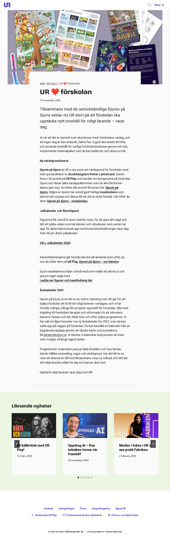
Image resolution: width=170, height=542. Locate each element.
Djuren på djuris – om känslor (99, 261)
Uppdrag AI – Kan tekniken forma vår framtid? (82, 449)
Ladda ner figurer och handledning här (66, 280)
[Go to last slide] (17, 444)
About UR (121, 508)
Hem (42, 83)
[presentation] (34, 425)
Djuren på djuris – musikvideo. (67, 201)
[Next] (153, 444)
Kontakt (48, 508)
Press (83, 508)
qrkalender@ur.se (55, 335)
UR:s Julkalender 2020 (55, 243)
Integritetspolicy (101, 508)
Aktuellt (52, 83)
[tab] (78, 477)
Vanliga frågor (66, 508)
